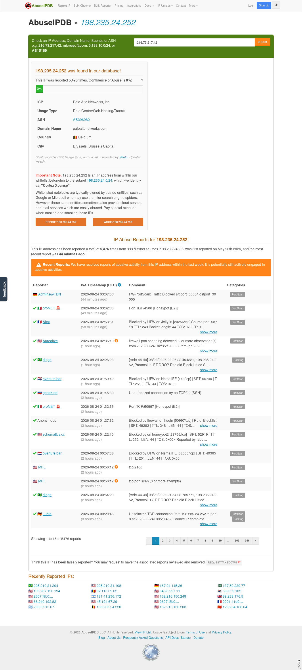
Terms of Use (195, 632)
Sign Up (264, 5)
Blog (101, 637)
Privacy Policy (221, 632)
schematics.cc (54, 434)
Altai (46, 321)
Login (251, 5)
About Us (113, 637)
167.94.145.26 (171, 585)
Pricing (119, 5)
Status (185, 637)
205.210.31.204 (46, 585)
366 (247, 540)
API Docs (172, 637)
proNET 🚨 (51, 308)
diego (47, 359)
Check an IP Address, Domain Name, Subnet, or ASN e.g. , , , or (74, 45)
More (192, 5)
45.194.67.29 (107, 601)
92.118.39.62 (107, 590)
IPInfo (123, 157)
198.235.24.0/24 (99, 180)
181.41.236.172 (109, 596)
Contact (181, 5)
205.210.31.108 (109, 585)
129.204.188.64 (235, 606)
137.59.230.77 (234, 585)
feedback (4, 289)
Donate (198, 637)
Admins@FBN (49, 294)
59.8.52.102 (232, 590)
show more (208, 332)
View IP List (143, 632)
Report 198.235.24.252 (61, 222)
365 (237, 540)
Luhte (47, 513)
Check (262, 42)
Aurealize (50, 340)
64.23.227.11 (170, 590)
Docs (148, 5)
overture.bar (52, 378)
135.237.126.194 (47, 590)
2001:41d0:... (233, 601)
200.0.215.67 (44, 606)
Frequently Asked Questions (143, 637)
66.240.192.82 (45, 601)
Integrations (133, 5)
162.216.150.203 (173, 606)
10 (220, 540)
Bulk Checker (82, 5)
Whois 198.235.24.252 (118, 222)
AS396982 (81, 119)
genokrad (50, 392)
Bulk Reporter (102, 5)
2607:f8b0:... (43, 596)
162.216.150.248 (173, 596)
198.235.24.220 (109, 606)
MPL (42, 467)
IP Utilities (164, 5)
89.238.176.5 (233, 596)
